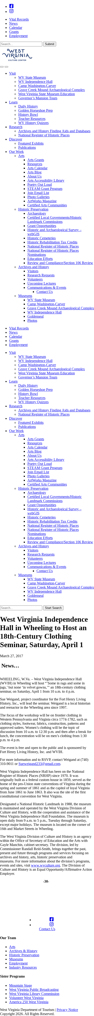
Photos (32, 320)
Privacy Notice (67, 1010)
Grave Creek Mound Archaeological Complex (51, 90)
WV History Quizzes (33, 123)
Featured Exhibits (31, 143)
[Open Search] (2, 67)
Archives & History (23, 951)
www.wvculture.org (45, 865)
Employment (18, 36)
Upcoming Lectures (41, 283)
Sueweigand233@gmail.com (39, 764)
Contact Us (45, 292)
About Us (34, 176)
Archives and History (33, 267)
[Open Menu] (6, 67)
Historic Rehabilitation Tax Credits (52, 242)
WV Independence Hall (35, 82)
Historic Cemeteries (41, 238)
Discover (15, 139)
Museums (25, 296)
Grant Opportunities (41, 226)
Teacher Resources (31, 119)
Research (15, 127)
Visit (12, 73)
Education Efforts (40, 259)
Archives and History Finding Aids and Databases (54, 131)
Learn (13, 102)
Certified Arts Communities (47, 205)
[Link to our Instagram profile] (11, 12)
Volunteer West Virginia (26, 998)
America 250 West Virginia (28, 1002)
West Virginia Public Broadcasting (34, 990)
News (13, 23)
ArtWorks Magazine (42, 201)
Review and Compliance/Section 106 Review (60, 263)
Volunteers (35, 279)
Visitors (32, 271)
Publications (27, 147)
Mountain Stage (20, 985)
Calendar (15, 28)
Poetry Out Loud (39, 184)
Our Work (16, 152)
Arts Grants (35, 160)
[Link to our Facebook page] (11, 6)
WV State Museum (32, 77)
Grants (14, 32)
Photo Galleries (38, 197)
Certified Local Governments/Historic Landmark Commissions (54, 220)
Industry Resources (23, 967)
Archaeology (36, 213)
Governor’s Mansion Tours (37, 98)
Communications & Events (46, 287)
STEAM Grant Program (44, 189)
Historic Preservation (33, 209)
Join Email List (38, 193)
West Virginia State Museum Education (46, 94)
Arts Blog (34, 172)
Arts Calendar (37, 168)
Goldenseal (35, 316)
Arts (21, 156)
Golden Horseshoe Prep (35, 110)
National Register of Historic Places (44, 135)
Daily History (28, 106)
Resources (34, 164)
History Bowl (28, 114)
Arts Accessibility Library (45, 180)
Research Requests (41, 275)
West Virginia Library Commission (34, 994)
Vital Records (19, 19)
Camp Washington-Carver (37, 86)
